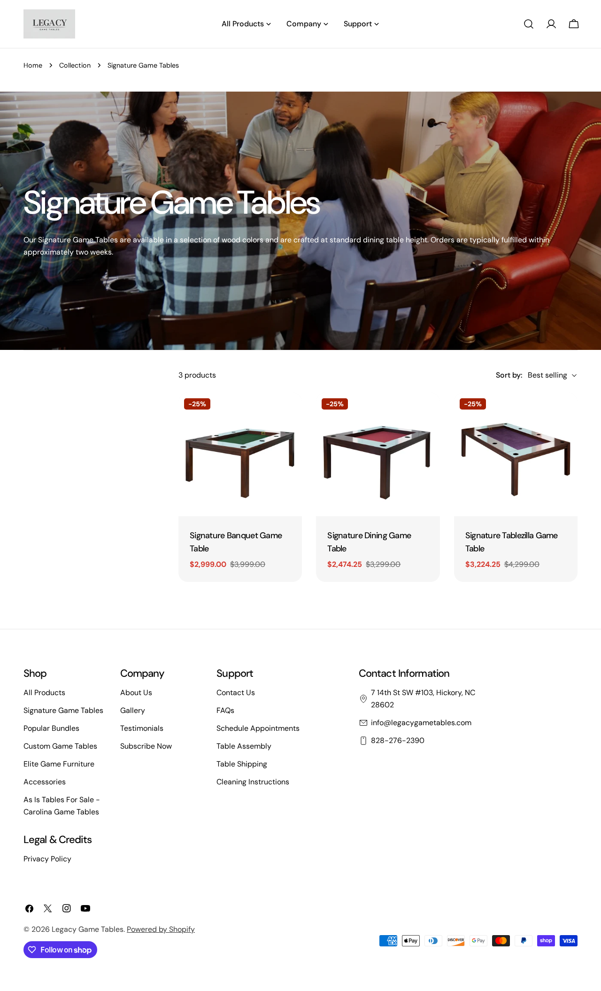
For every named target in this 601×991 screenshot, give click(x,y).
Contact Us (235, 692)
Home (32, 65)
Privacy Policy (47, 859)
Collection (75, 65)
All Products (44, 692)
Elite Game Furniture (58, 764)
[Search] (528, 24)
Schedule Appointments (258, 728)
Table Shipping (241, 764)
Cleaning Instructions (252, 782)
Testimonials (141, 728)
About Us (136, 692)
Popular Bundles (51, 728)
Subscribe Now (146, 746)
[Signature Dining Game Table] (377, 454)
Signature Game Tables (63, 710)
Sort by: (509, 375)
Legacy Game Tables (87, 929)
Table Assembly (243, 746)
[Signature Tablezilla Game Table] (516, 454)
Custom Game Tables (60, 746)
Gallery (132, 710)
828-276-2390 (397, 740)
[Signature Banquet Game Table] (240, 454)
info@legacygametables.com (421, 723)
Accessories (44, 782)
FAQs (225, 710)
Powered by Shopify (161, 929)
